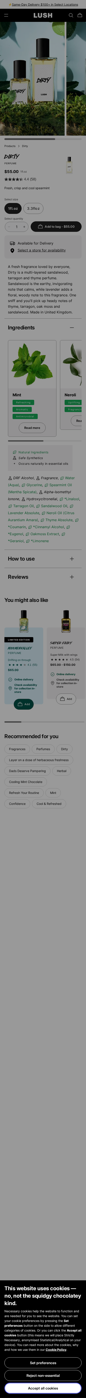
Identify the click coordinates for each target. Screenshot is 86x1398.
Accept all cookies (43, 1388)
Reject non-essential (43, 1375)
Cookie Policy (56, 1349)
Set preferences (43, 1363)
